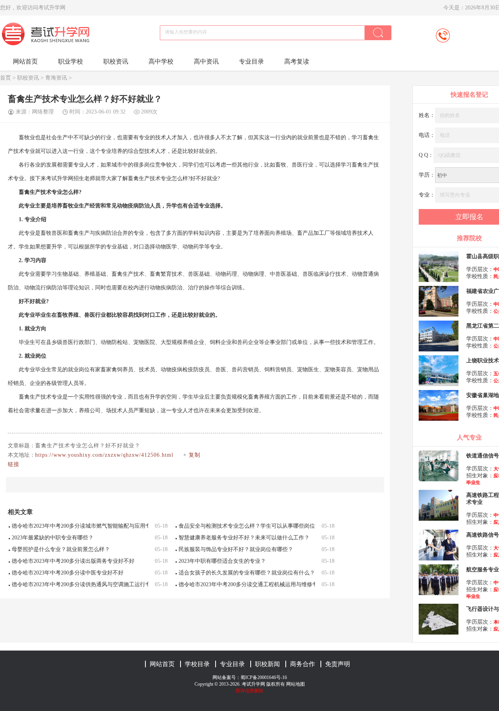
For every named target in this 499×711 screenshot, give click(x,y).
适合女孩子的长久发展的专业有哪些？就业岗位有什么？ (247, 573)
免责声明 (337, 664)
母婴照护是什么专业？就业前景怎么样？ (61, 549)
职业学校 (70, 61)
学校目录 (197, 664)
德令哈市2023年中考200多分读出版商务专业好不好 (73, 561)
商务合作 (302, 664)
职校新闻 (267, 664)
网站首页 (25, 61)
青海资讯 (56, 78)
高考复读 (296, 61)
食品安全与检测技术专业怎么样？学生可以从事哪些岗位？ (247, 526)
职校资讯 (115, 61)
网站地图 (295, 684)
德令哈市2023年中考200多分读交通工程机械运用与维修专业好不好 (247, 584)
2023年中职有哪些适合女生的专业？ (222, 561)
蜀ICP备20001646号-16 (264, 677)
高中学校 (161, 61)
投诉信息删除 (249, 690)
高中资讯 (206, 61)
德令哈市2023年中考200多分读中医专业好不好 (68, 573)
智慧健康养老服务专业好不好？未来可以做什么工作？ (244, 538)
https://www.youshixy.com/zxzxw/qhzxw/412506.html (104, 455)
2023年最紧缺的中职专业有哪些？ (53, 538)
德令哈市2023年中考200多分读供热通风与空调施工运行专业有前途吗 (80, 584)
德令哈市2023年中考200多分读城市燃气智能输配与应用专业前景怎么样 (80, 526)
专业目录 (251, 61)
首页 (5, 78)
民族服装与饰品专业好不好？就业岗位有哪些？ (236, 549)
